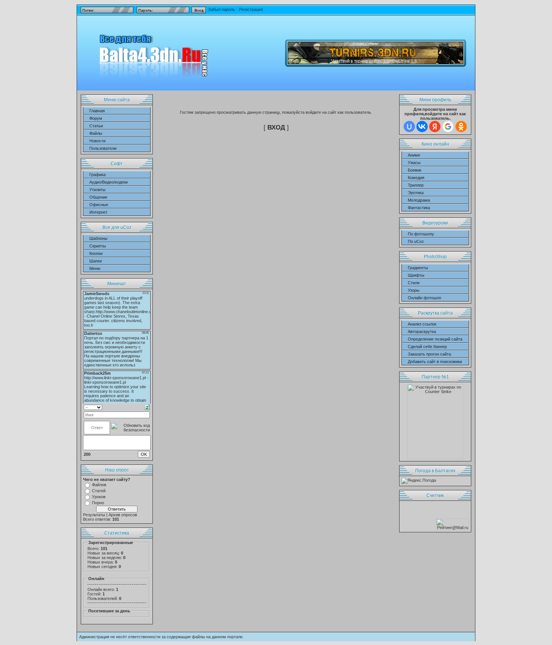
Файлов (99, 484)
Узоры (413, 290)
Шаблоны (98, 238)
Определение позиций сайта (435, 339)
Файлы (95, 133)
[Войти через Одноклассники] (461, 126)
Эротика (416, 192)
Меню (94, 268)
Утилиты (97, 189)
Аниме (414, 155)
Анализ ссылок (422, 324)
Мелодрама (419, 200)
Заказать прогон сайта (429, 354)
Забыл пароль (221, 9)
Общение (98, 197)
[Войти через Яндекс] (434, 126)
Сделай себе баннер (427, 346)
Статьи (96, 126)
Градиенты (418, 267)
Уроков (99, 496)
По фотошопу (421, 234)
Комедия (416, 177)
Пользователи (102, 148)
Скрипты (97, 246)
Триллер (416, 185)
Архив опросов (123, 514)
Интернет (98, 212)
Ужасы (414, 162)
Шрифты (416, 275)
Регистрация (251, 9)
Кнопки (96, 253)
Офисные (98, 204)
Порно (98, 502)
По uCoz (416, 241)
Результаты (94, 514)
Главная (97, 111)
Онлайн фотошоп (424, 297)
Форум (95, 118)
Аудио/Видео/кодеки (108, 182)
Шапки (95, 261)
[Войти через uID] (409, 126)
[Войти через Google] (448, 127)
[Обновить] (147, 406)
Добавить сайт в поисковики (435, 361)
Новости (97, 141)
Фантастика (419, 207)
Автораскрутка (422, 331)
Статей (99, 490)
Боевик (414, 170)
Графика (97, 174)
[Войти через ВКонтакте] (422, 126)
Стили (413, 282)
